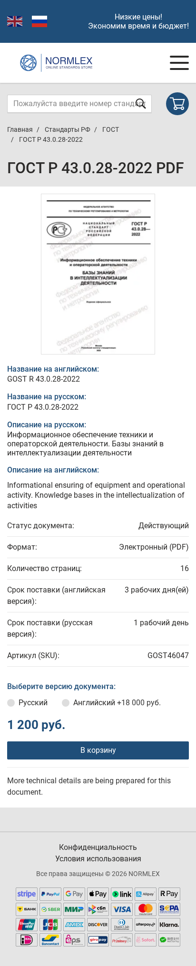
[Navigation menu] (179, 63)
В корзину (98, 750)
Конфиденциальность (98, 847)
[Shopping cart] (177, 103)
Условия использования (98, 858)
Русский (33, 702)
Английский (117, 702)
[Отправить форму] (141, 103)
